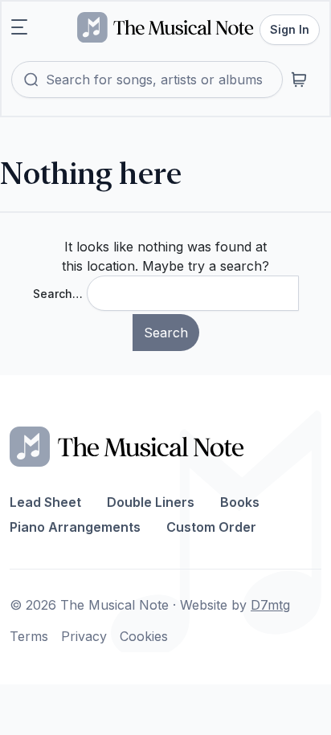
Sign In (289, 29)
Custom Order (211, 527)
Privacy (84, 636)
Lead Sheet (45, 502)
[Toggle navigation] (19, 27)
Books (239, 502)
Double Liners (150, 502)
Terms (29, 636)
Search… (58, 293)
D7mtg (270, 605)
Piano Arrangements (75, 527)
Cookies (144, 636)
